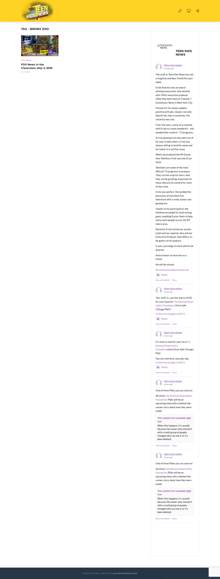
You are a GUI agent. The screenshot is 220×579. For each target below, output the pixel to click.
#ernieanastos (163, 269)
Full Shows (74, 10)
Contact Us (146, 10)
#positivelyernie (180, 269)
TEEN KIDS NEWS (173, 65)
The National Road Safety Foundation (173, 345)
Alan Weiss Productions (124, 573)
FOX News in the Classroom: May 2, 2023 (36, 66)
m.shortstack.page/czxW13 (170, 313)
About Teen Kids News (117, 10)
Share (174, 280)
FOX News (26, 60)
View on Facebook (163, 280)
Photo (164, 274)
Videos (92, 10)
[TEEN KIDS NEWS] (165, 46)
